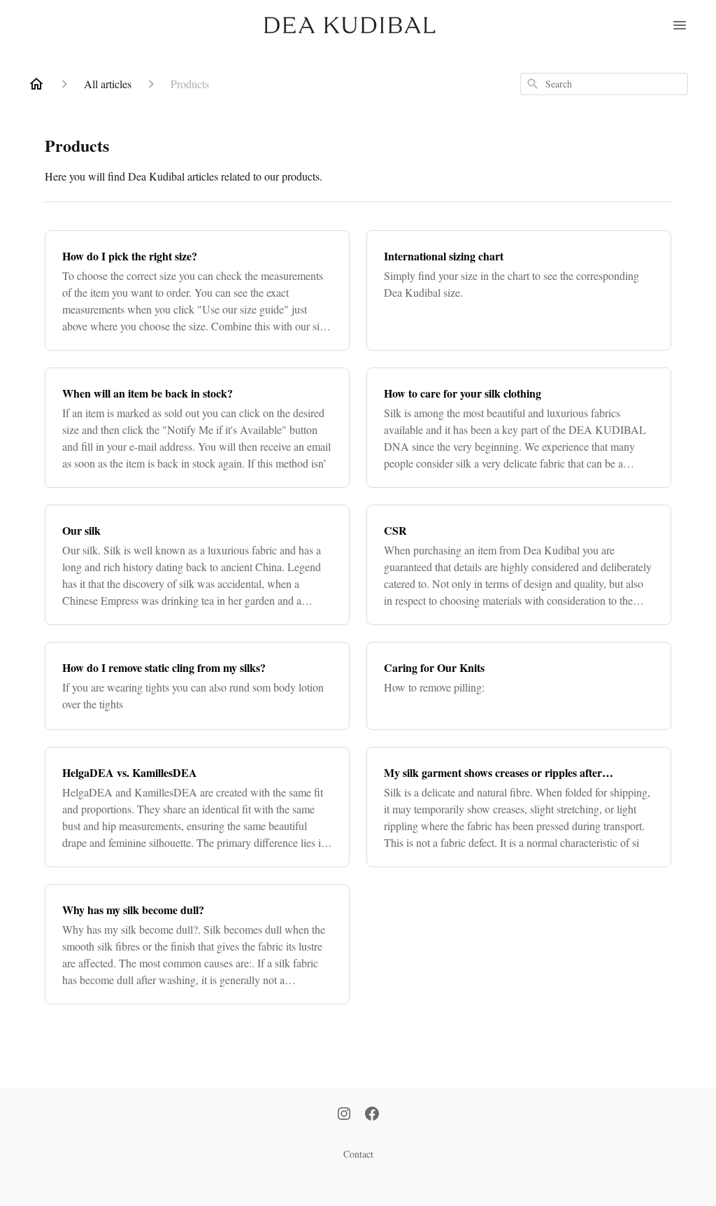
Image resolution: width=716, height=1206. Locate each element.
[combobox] (604, 84)
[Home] (36, 84)
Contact (358, 1154)
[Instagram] (344, 1115)
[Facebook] (372, 1115)
